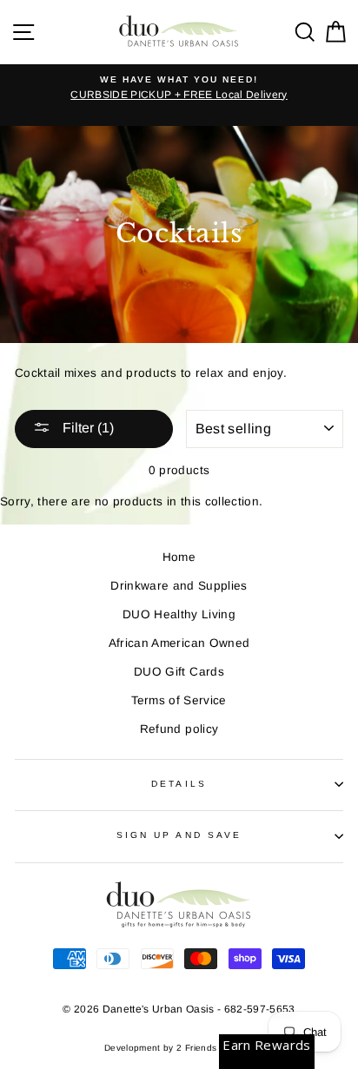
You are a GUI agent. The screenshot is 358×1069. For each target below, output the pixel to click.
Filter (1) (86, 427)
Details (178, 784)
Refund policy (179, 729)
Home (179, 557)
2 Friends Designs (215, 1048)
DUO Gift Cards (179, 671)
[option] (179, 88)
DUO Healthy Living (179, 614)
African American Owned (179, 643)
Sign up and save (179, 835)
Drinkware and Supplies (178, 585)
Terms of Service (178, 700)
